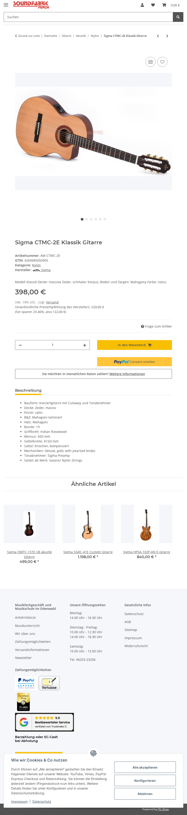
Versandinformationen (32, 650)
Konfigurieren (145, 780)
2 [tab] (86, 219)
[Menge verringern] (20, 345)
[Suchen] (178, 17)
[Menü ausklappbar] (6, 3)
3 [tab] (91, 219)
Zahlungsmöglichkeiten (33, 641)
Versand (52, 302)
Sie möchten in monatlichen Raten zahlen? (93, 374)
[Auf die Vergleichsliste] (150, 62)
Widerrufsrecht (136, 646)
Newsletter (23, 658)
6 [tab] (105, 219)
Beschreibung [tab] (28, 390)
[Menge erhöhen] (85, 345)
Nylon (36, 265)
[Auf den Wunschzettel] (162, 62)
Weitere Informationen (127, 374)
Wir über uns (25, 633)
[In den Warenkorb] (18, 50)
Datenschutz (41, 801)
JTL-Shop (163, 809)
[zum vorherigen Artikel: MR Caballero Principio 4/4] (158, 36)
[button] (142, 5)
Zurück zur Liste (29, 36)
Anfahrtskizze (25, 617)
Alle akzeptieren (145, 767)
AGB (128, 622)
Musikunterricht (27, 625)
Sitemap (131, 630)
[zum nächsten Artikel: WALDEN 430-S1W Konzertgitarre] (167, 36)
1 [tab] (82, 219)
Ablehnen (145, 794)
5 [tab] (100, 219)
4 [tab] (95, 219)
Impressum (19, 801)
